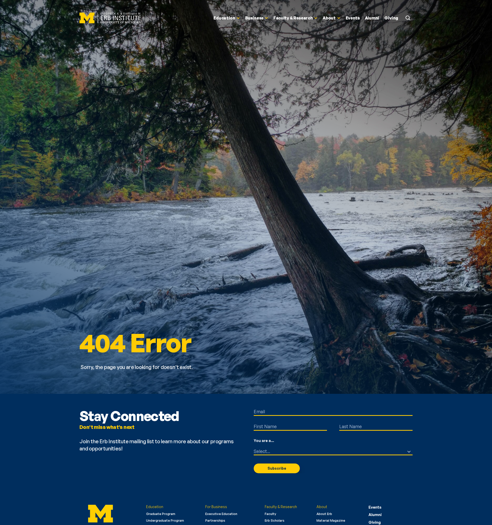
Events (375, 507)
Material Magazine (330, 520)
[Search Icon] (408, 18)
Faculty (270, 514)
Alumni (375, 514)
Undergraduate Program (165, 520)
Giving (374, 522)
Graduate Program (160, 514)
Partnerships (215, 520)
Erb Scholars (274, 520)
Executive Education (221, 514)
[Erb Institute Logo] (110, 18)
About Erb (324, 514)
